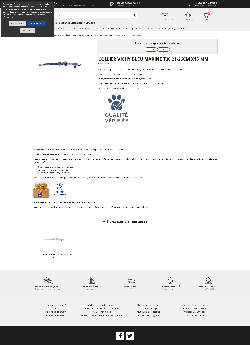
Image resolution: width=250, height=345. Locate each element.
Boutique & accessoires (138, 28)
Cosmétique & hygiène (106, 28)
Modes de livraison (55, 315)
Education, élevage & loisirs (172, 28)
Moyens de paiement (55, 311)
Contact (55, 308)
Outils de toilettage (77, 28)
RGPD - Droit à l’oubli (102, 311)
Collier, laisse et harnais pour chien (98, 35)
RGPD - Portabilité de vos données (102, 308)
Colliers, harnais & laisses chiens (128, 35)
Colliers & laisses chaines (194, 308)
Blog (68, 34)
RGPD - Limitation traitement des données (102, 315)
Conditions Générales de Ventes (102, 304)
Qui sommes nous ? (56, 304)
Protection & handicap (194, 311)
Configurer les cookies (194, 315)
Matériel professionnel (148, 304)
